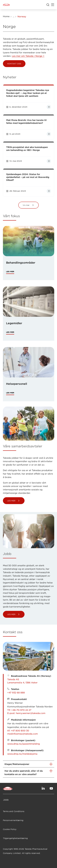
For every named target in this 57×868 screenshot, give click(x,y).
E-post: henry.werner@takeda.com (26, 713)
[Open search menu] (47, 4)
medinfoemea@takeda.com (22, 733)
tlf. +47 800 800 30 (18, 730)
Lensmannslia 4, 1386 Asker (22, 682)
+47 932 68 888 (16, 692)
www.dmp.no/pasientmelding (23, 743)
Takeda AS (13, 679)
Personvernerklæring (13, 820)
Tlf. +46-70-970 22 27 (19, 710)
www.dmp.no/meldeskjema (22, 753)
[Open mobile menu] (52, 4)
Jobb (6, 799)
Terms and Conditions (13, 811)
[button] (14, 63)
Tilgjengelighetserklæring (15, 838)
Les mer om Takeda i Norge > (28, 56)
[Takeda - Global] (6, 5)
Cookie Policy (9, 829)
